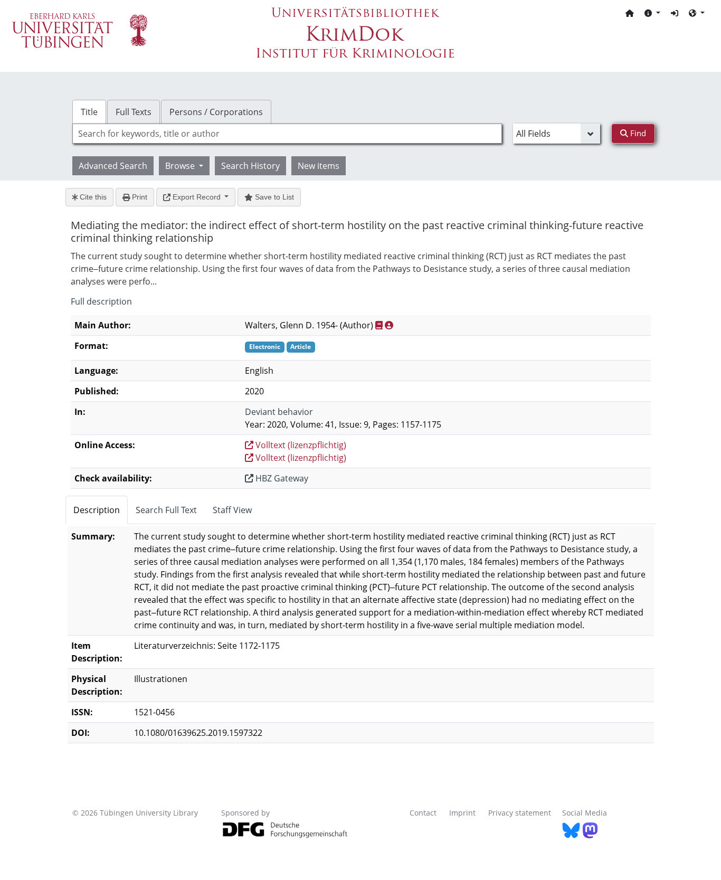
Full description (101, 301)
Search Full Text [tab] (166, 510)
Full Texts (133, 112)
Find (637, 133)
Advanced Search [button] (113, 166)
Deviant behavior (279, 412)
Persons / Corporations (216, 112)
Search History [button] (250, 166)
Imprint (462, 813)
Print (138, 197)
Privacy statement (519, 813)
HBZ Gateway (280, 478)
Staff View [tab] (232, 510)
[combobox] (287, 134)
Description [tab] (96, 510)
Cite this (92, 197)
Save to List (273, 197)
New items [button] (318, 166)
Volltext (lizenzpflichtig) (299, 445)
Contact (423, 813)
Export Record (196, 197)
